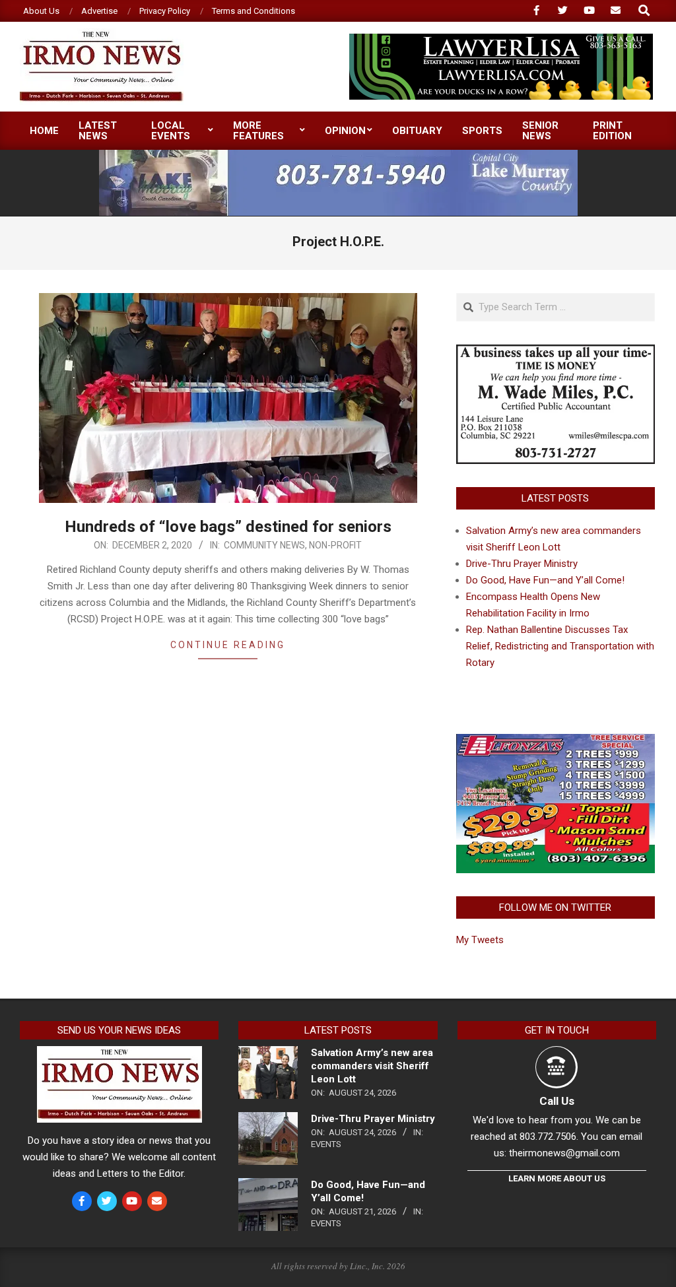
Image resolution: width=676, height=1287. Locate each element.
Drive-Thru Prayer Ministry (522, 564)
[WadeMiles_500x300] (555, 352)
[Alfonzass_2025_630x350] (555, 742)
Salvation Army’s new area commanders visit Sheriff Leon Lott (372, 1066)
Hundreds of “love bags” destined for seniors (228, 526)
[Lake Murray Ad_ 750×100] (338, 155)
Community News (264, 545)
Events (326, 1144)
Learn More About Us (556, 1178)
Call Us (556, 1100)
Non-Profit (335, 545)
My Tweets (480, 940)
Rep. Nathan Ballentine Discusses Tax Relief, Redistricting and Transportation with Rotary (560, 646)
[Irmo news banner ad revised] (501, 39)
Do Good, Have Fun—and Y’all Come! (545, 580)
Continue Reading (227, 645)
